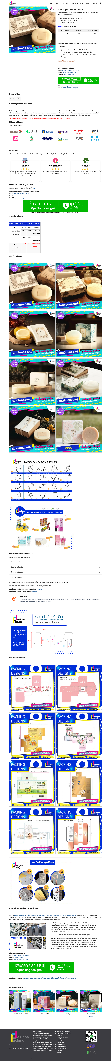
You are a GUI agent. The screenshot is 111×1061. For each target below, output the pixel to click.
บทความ (87, 3)
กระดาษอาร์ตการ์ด (65, 88)
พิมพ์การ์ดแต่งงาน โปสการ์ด (63, 1031)
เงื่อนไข (33, 188)
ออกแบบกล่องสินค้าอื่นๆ (69, 915)
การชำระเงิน (60, 1041)
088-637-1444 (65, 70)
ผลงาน (74, 3)
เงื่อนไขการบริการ (61, 1044)
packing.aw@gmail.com (69, 72)
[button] (100, 171)
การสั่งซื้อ (59, 1039)
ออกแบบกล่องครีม (47, 915)
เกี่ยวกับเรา (59, 1050)
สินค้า (57, 3)
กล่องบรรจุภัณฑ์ (74, 88)
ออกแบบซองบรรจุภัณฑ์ (62, 1037)
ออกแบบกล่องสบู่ (57, 915)
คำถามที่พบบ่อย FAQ (62, 1048)
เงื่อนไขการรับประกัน (62, 1046)
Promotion (80, 3)
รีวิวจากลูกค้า (65, 3)
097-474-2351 (74, 70)
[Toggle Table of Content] (17, 98)
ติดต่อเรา (94, 3)
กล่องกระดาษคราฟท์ (36, 915)
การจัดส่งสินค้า (60, 1043)
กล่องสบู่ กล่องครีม (68, 86)
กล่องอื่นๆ (27, 915)
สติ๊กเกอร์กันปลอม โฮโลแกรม (64, 1033)
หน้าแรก (51, 3)
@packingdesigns (69, 74)
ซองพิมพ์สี (59, 1035)
